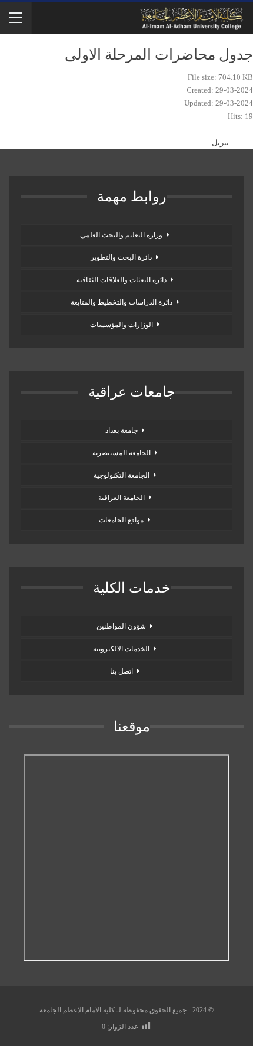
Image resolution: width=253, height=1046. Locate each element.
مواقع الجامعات (121, 520)
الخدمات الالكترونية (121, 649)
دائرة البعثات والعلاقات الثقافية (121, 280)
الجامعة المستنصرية (121, 453)
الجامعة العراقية (121, 497)
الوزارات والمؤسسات (121, 325)
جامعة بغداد (121, 430)
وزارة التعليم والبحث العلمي (121, 235)
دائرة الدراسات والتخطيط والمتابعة (121, 302)
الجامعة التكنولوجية (121, 475)
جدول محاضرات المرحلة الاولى (159, 55)
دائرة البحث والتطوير (121, 257)
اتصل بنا (121, 671)
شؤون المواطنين (121, 626)
